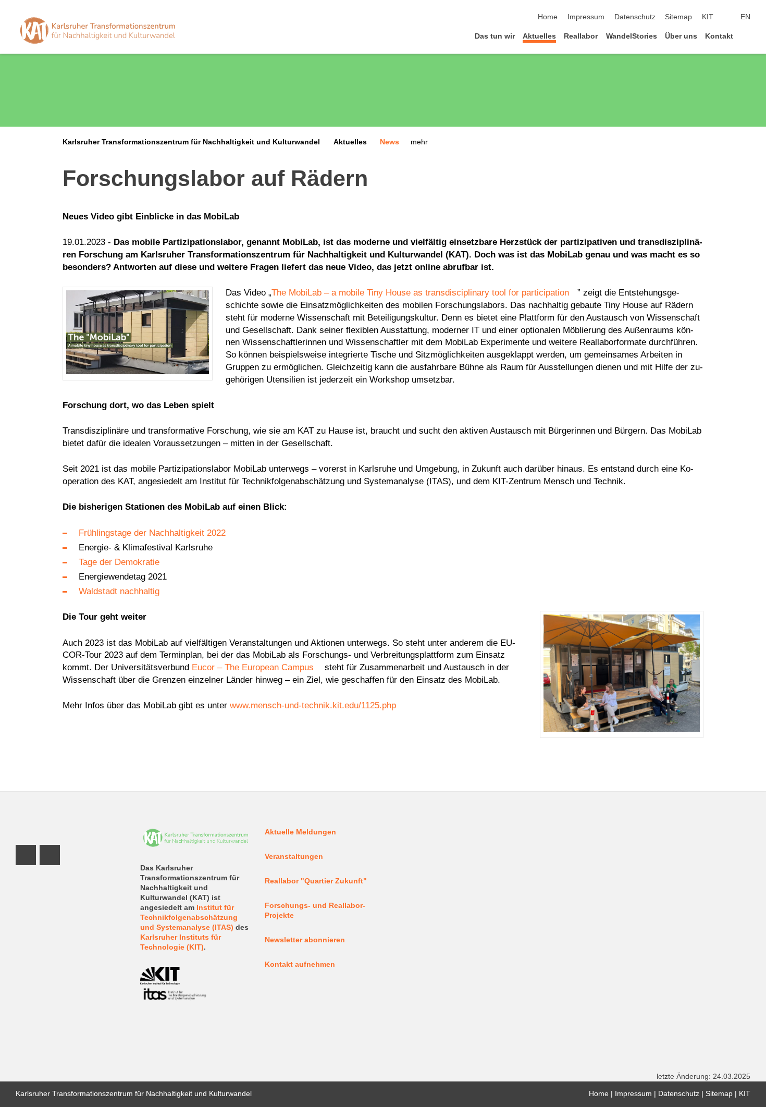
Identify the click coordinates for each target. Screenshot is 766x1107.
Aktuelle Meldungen (300, 832)
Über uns (681, 36)
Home (548, 17)
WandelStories (631, 36)
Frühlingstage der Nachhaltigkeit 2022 (152, 533)
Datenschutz (635, 17)
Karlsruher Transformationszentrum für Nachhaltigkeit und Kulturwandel (191, 142)
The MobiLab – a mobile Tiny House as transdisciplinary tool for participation (420, 293)
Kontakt (719, 36)
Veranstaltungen (294, 856)
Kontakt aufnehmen (300, 964)
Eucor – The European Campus (253, 667)
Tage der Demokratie (119, 562)
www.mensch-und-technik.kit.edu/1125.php (313, 705)
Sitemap (678, 17)
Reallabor (581, 36)
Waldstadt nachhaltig (119, 591)
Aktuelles (539, 36)
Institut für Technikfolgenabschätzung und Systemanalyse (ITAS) (189, 917)
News (389, 142)
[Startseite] (747, 35)
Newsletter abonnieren (305, 940)
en (745, 17)
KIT (707, 17)
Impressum (585, 17)
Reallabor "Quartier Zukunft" (316, 881)
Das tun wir (495, 36)
